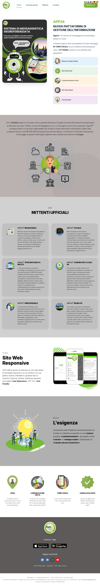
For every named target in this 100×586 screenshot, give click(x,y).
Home (19, 5)
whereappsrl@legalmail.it (88, 579)
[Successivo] (44, 51)
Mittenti (45, 5)
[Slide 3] (22, 81)
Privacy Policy (61, 581)
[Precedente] (5, 51)
